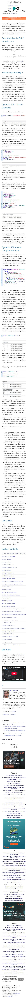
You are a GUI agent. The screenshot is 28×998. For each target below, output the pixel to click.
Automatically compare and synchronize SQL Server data (14, 952)
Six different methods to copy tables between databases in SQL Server (14, 857)
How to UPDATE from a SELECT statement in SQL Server (14, 795)
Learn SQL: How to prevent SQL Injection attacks (12, 644)
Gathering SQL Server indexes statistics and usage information (14, 808)
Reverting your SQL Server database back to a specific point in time (14, 970)
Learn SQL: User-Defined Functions (9, 592)
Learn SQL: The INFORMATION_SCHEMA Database (12, 584)
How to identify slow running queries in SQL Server (14, 875)
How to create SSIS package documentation (14, 973)
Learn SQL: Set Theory (6, 589)
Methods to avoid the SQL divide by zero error (14, 863)
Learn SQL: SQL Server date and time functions (11, 611)
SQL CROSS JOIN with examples (14, 800)
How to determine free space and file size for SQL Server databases (14, 891)
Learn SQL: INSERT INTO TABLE (8, 556)
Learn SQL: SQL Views (6, 598)
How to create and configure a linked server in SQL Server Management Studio (14, 869)
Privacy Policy (16, 993)
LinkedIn (14, 711)
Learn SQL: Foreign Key (6, 562)
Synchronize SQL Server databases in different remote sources (14, 936)
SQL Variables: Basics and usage (14, 781)
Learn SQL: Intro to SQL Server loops (9, 622)
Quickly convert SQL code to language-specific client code (14, 957)
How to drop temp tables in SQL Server (14, 889)
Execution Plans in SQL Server (14, 813)
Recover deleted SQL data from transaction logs (14, 946)
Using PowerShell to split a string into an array (14, 894)
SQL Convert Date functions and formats (14, 802)
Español (10, 8)
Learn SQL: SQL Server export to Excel (9, 620)
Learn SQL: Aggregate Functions (8, 578)
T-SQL (10, 739)
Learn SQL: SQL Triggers (7, 600)
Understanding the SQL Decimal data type (14, 806)
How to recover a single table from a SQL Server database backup (14, 960)
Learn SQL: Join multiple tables (8, 575)
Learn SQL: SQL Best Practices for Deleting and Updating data (14, 628)
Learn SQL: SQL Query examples (8, 606)
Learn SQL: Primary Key (6, 559)
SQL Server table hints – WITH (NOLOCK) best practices (14, 777)
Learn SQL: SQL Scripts (6, 570)
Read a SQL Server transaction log (14, 925)
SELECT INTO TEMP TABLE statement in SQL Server (14, 790)
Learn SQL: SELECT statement (8, 564)
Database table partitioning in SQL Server (14, 887)
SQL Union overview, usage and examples (14, 900)
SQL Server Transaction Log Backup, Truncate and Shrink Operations (14, 853)
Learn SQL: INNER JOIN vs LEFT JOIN (9, 567)
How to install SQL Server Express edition (14, 898)
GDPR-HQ (10, 996)
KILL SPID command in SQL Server (14, 896)
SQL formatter (22, 654)
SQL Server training (13, 5)
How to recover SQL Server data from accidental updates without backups (14, 948)
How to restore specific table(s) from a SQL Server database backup (14, 943)
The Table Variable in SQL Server (14, 779)
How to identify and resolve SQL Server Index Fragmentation (14, 788)
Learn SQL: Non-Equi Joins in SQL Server (10, 636)
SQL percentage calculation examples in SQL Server (14, 811)
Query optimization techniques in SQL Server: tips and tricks (14, 866)
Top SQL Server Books (9, 725)
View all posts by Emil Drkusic (9, 714)
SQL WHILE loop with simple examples (14, 792)
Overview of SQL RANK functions (14, 817)
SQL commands (5, 739)
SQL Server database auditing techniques (14, 927)
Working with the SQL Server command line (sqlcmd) (14, 804)
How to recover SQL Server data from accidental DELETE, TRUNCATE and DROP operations (14, 967)
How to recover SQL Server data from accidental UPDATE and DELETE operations (14, 930)
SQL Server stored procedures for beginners (14, 884)
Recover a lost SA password (14, 783)
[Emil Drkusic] (6, 697)
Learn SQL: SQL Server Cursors (8, 625)
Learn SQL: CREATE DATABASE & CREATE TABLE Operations (14, 553)
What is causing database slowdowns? (14, 723)
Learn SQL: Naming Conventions (8, 631)
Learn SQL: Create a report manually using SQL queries (13, 609)
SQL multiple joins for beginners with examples (14, 785)
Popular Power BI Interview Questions (14, 815)
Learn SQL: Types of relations (8, 573)
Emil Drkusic (14, 13)
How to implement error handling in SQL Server (14, 859)
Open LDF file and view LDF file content (14, 954)
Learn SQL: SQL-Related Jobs (8, 633)
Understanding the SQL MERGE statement (14, 798)
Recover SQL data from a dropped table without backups (14, 940)
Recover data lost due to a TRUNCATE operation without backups (14, 963)
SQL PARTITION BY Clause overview (14, 775)
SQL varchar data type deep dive (14, 877)
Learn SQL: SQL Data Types (7, 586)
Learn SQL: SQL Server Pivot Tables (9, 617)
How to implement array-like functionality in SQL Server (14, 880)
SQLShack (14, 2)
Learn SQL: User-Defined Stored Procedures (11, 595)
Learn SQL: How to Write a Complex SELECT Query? (12, 581)
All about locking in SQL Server (14, 882)
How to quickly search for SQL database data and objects (14, 933)
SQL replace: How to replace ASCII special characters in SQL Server (14, 873)
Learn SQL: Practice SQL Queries (8, 603)
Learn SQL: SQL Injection (19, 61)
